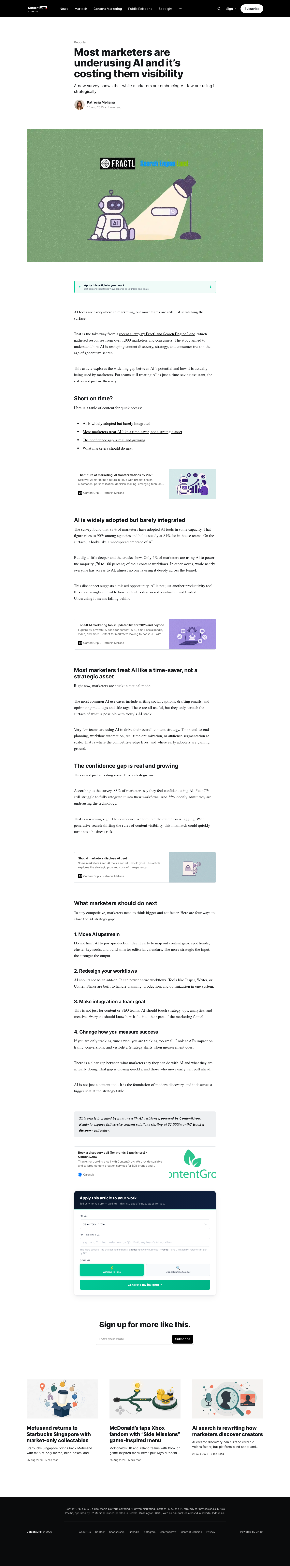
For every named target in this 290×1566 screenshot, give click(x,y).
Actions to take (112, 1269)
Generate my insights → (145, 1285)
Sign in (231, 9)
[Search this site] (219, 9)
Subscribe (251, 9)
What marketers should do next (108, 448)
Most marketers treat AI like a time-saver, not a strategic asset (132, 431)
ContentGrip (34, 1531)
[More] (180, 9)
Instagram (149, 1531)
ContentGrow (168, 1531)
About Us (85, 1531)
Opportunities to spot (178, 1269)
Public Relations (140, 9)
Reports (80, 42)
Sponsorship (116, 1531)
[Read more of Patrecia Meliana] (79, 104)
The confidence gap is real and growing (114, 440)
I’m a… (84, 1216)
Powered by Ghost (251, 1531)
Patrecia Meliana (101, 102)
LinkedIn (134, 1531)
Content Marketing (108, 9)
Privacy (210, 1531)
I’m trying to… (90, 1234)
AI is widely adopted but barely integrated (116, 423)
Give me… (86, 1260)
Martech (81, 9)
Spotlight (165, 9)
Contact (100, 1531)
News (64, 9)
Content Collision (191, 1531)
